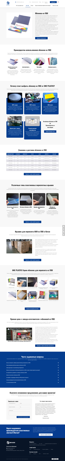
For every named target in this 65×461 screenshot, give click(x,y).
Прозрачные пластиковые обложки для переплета (32, 301)
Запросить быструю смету (41, 38)
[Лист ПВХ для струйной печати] (22, 294)
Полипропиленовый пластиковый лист (51, 443)
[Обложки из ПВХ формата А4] (53, 294)
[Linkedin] (54, 459)
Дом (30, 453)
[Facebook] (52, 459)
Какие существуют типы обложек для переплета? (15, 367)
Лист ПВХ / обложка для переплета (53, 288)
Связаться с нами (46, 453)
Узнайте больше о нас (50, 131)
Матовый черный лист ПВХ (32, 287)
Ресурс (52, 449)
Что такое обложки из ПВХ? (11, 382)
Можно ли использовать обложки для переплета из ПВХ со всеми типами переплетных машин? (23, 370)
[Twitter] (56, 459)
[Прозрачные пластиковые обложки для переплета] (32, 294)
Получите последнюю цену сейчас (32, 308)
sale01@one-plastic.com (11, 448)
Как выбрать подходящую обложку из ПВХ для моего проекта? (17, 377)
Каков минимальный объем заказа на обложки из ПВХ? (16, 365)
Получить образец (46, 2)
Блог (40, 453)
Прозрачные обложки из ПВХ (11, 300)
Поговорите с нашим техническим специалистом (45, 345)
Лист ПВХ (40, 443)
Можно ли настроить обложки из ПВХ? (13, 375)
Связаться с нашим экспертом (46, 434)
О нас (30, 449)
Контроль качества (37, 449)
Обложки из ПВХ (11, 287)
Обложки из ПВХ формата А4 (53, 300)
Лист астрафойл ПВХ (22, 287)
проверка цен (53, 2)
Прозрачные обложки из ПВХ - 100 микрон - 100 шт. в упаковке (43, 288)
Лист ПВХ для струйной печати (22, 301)
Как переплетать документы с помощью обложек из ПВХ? (16, 372)
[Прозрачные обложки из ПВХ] (11, 294)
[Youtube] (57, 459)
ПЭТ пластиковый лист (33, 443)
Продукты (35, 453)
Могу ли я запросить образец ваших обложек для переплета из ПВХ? (18, 362)
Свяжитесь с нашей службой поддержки (32, 174)
